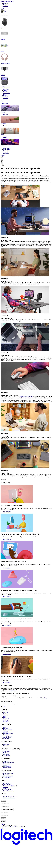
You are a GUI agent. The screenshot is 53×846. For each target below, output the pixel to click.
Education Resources (7, 776)
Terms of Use (3, 826)
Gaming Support (7, 784)
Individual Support (7, 783)
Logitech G (5, 3)
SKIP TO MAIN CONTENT (7, 1)
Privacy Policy (10, 826)
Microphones (6, 738)
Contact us (5, 787)
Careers (5, 713)
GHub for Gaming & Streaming (10, 796)
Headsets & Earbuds (7, 729)
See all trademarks (13, 690)
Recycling (5, 720)
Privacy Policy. (43, 697)
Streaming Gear (6, 755)
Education (5, 6)
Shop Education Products (8, 773)
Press (4, 717)
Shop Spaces (6, 761)
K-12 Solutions (6, 774)
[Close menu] (2, 12)
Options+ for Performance (9, 798)
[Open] (3, 165)
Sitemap (22, 826)
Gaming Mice (6, 734)
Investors (5, 715)
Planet (2, 158)
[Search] (2, 160)
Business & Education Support (10, 785)
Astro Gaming (6, 751)
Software (2, 155)
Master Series (6, 744)
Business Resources (7, 767)
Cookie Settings (16, 826)
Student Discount (7, 777)
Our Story (5, 712)
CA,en (3, 9)
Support (2, 8)
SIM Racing (6, 754)
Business (5, 4)
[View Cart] (1, 164)
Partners (5, 765)
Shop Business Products (8, 762)
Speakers (5, 732)
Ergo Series (5, 745)
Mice (4, 727)
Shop (2, 11)
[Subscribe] (15, 696)
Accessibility (6, 721)
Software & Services (7, 763)
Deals (2, 156)
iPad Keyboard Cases (8, 733)
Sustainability (6, 718)
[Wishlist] (2, 161)
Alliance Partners (7, 766)
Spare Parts (5, 788)
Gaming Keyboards (7, 736)
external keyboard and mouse (26, 396)
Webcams (5, 731)
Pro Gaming (6, 752)
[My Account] (2, 163)
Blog (4, 716)
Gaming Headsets (7, 737)
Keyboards (5, 728)
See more (3, 479)
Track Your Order (7, 789)
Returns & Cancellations (8, 790)
